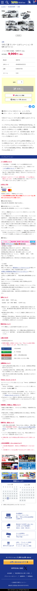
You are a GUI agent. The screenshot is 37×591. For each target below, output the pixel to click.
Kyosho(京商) (11, 6)
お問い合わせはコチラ (18, 562)
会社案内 (9, 573)
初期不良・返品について (7, 422)
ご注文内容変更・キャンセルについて (11, 443)
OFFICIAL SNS (17, 568)
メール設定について (6, 161)
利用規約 (30, 576)
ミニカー (3, 6)
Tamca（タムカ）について (8, 379)
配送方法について (6, 324)
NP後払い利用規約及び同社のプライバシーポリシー (14, 271)
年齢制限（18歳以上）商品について (11, 404)
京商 (3, 42)
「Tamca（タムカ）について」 (12, 395)
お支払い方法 (4, 184)
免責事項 (22, 576)
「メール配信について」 (8, 168)
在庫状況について (6, 363)
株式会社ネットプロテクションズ (21, 267)
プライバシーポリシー (10, 576)
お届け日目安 (4, 338)
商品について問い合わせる (19, 99)
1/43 (18, 6)
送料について (4, 297)
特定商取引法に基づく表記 (22, 573)
